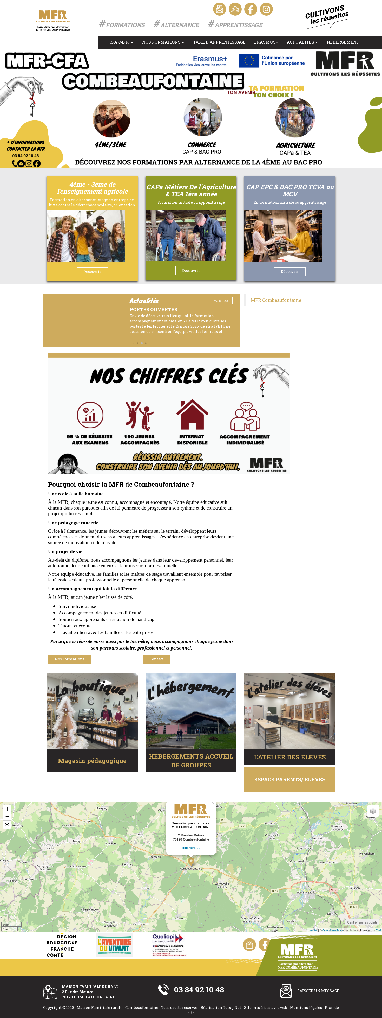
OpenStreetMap (332, 930)
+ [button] (7, 809)
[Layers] (373, 811)
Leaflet (313, 930)
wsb (283, 1007)
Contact (157, 659)
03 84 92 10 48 (199, 989)
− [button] (7, 816)
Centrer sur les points (362, 922)
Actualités (300, 42)
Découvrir (92, 271)
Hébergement (343, 42)
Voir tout (222, 300)
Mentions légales (306, 1007)
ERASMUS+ (266, 42)
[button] (137, 343)
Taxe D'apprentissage (219, 42)
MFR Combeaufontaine (276, 300)
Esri (378, 930)
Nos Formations (161, 42)
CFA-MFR (119, 42)
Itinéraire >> (191, 847)
